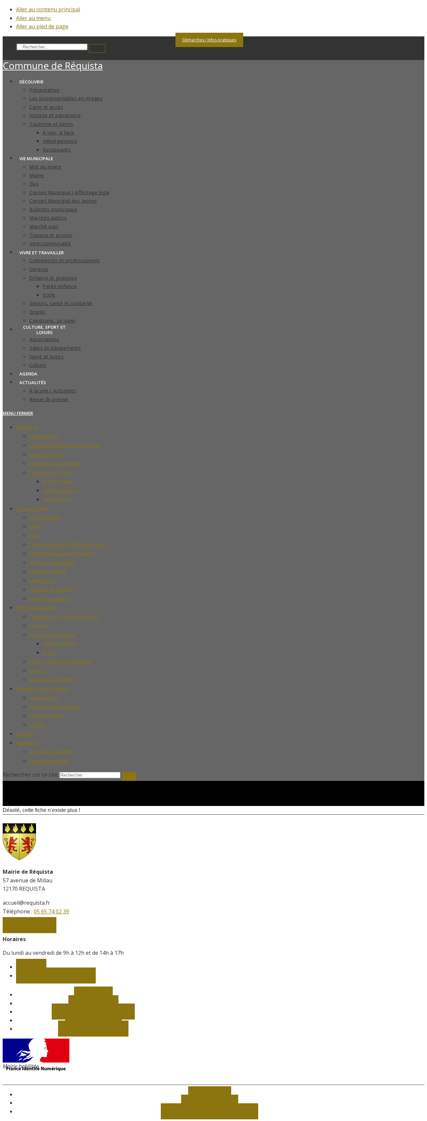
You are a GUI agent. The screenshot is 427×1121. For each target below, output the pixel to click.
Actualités (27, 742)
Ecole (49, 652)
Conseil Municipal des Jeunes (61, 553)
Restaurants (57, 499)
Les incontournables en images (64, 445)
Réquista (53, 65)
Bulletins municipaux (52, 562)
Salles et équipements (54, 706)
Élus (34, 535)
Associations (43, 697)
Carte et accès (46, 454)
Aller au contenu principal (48, 9)
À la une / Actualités (51, 751)
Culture (37, 724)
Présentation (44, 436)
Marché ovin (43, 580)
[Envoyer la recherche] (129, 776)
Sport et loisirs (46, 715)
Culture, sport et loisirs (42, 688)
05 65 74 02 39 (51, 911)
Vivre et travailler (35, 607)
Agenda (24, 733)
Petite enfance (59, 643)
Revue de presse (49, 760)
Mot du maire (44, 517)
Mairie (36, 526)
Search (9, 47)
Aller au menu (33, 18)
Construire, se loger (52, 679)
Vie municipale (32, 508)
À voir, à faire (58, 481)
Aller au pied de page (42, 26)
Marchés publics (47, 571)
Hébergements (60, 490)
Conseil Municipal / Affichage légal (67, 544)
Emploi (37, 670)
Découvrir (27, 427)
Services (39, 625)
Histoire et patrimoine (54, 463)
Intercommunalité (49, 598)
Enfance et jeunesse (52, 634)
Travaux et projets (51, 589)
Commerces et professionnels (64, 616)
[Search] (97, 48)
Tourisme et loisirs (50, 472)
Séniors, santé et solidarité (60, 661)
